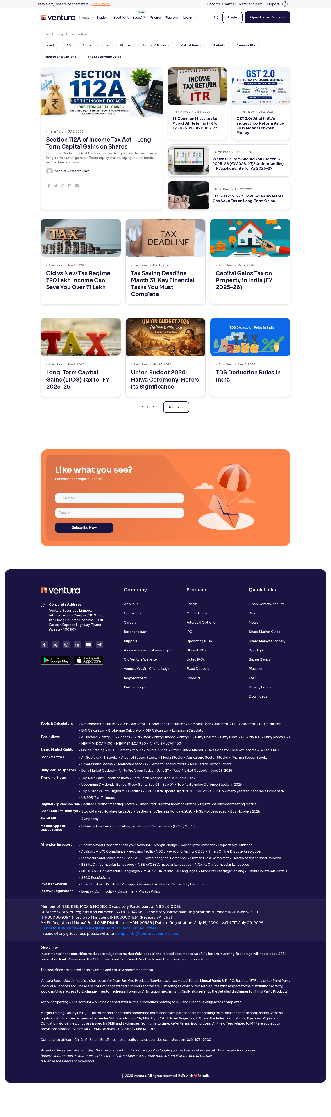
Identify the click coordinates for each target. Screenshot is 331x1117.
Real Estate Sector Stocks (211, 764)
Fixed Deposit (197, 669)
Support (272, 4)
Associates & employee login (147, 650)
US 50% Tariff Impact (98, 798)
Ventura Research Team (72, 171)
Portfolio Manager (121, 884)
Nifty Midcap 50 (277, 737)
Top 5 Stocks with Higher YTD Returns (111, 791)
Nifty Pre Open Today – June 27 (144, 771)
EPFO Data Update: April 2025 (169, 791)
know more (101, 4)
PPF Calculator (243, 724)
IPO (68, 45)
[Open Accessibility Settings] (285, 4)
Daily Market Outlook (98, 771)
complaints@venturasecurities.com (148, 933)
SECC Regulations (95, 878)
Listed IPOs (195, 659)
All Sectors (90, 757)
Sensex (124, 737)
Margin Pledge (165, 845)
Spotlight (121, 18)
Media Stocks (172, 757)
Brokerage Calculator (125, 730)
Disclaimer (126, 891)
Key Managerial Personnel (166, 858)
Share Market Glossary (267, 641)
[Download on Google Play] (56, 660)
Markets (218, 45)
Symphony (90, 819)
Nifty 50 (108, 737)
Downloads (258, 696)
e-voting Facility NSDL (147, 851)
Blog (60, 34)
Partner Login (135, 687)
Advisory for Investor (198, 845)
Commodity (245, 45)
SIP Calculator (157, 730)
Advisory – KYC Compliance (103, 851)
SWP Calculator (132, 724)
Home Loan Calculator (167, 724)
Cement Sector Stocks (168, 764)
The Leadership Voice (104, 57)
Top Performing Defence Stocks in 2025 (209, 785)
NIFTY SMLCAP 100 (165, 744)
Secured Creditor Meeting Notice (108, 804)
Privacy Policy (260, 687)
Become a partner (221, 4)
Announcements (95, 45)
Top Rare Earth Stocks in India (105, 778)
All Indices (89, 737)
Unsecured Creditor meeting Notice (167, 804)
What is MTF (270, 750)
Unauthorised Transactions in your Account (115, 845)
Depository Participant (189, 884)
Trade (101, 18)
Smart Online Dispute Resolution (234, 851)
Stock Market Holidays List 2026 (107, 811)
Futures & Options (200, 622)
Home (45, 34)
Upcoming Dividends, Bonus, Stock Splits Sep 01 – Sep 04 (127, 785)
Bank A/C (134, 858)
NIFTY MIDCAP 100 (96, 744)
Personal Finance (155, 45)
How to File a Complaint (209, 858)
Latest (49, 45)
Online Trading (92, 750)
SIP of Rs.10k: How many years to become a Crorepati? (241, 791)
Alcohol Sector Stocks (139, 757)
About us (131, 604)
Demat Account (130, 750)
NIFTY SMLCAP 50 (131, 744)
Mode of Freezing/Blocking (222, 871)
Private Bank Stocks (97, 764)
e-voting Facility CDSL (186, 851)
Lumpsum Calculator (188, 730)
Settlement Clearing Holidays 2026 (164, 811)
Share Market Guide (264, 632)
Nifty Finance (165, 737)
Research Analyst (153, 884)
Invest (84, 18)
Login (232, 17)
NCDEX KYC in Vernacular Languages (110, 871)
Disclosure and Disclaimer (102, 858)
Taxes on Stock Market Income (232, 750)
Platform (172, 18)
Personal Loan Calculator (208, 724)
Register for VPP (137, 678)
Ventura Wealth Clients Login (147, 669)
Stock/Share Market (187, 750)
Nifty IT (185, 737)
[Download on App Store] (89, 660)
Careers (130, 622)
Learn (187, 18)
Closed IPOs (196, 650)
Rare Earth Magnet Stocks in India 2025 (163, 778)
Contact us (132, 613)
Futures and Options (60, 57)
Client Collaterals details (267, 871)
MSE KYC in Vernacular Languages (170, 871)
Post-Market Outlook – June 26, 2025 (202, 771)
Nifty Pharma (205, 737)
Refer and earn (251, 4)
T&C (252, 678)
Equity (86, 891)
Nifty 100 (253, 737)
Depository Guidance (235, 845)
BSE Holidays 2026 (245, 811)
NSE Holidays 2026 (211, 811)
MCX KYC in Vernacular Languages (222, 865)
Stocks (125, 45)
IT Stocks (110, 757)
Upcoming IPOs (199, 641)
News (253, 622)
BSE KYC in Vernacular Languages (107, 865)
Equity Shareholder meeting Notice (228, 804)
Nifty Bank (142, 737)
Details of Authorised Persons (256, 858)
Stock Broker (91, 884)
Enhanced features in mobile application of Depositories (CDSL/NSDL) (138, 826)
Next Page (176, 407)
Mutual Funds (191, 45)
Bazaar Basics (259, 659)
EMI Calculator (92, 730)
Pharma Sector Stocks (249, 757)
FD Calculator (270, 724)
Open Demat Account (267, 17)
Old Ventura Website (140, 659)
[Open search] (216, 18)
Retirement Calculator (99, 724)
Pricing (155, 18)
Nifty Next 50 (231, 737)
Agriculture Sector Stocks (207, 757)
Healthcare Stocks (131, 764)
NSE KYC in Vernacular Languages (164, 865)
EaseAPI (139, 18)
